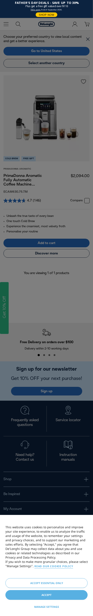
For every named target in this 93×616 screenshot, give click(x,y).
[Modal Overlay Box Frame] (46, 9)
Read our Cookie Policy (53, 566)
